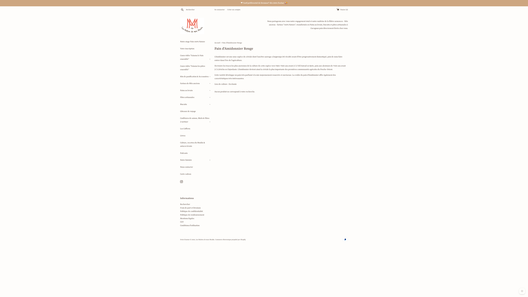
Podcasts (184, 153)
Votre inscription (187, 49)
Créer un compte (233, 10)
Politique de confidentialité (191, 211)
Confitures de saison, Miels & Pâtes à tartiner (195, 120)
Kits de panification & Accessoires (195, 76)
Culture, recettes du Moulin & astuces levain (192, 144)
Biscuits (195, 104)
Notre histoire (195, 160)
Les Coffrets (185, 129)
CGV (182, 222)
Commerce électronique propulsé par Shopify (230, 239)
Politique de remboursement (192, 215)
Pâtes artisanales (195, 97)
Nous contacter (186, 167)
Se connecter (220, 10)
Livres (182, 136)
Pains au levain (195, 90)
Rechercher (185, 204)
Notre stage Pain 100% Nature (192, 42)
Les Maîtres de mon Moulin (205, 239)
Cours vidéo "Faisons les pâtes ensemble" (192, 68)
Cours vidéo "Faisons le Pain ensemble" (195, 57)
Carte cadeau (185, 174)
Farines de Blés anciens (195, 83)
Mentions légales (187, 218)
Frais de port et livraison (190, 208)
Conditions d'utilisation (190, 225)
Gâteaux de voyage (188, 111)
